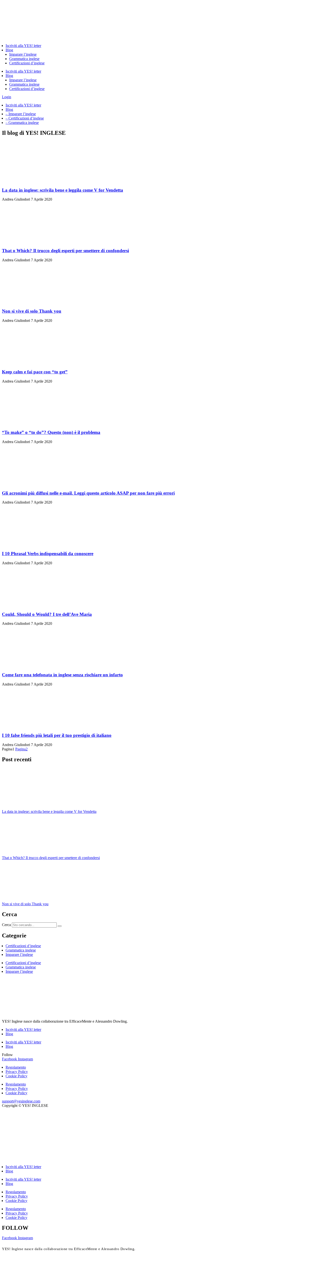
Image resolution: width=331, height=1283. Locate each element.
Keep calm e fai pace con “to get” (35, 371)
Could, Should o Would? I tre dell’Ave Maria (47, 614)
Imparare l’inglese (23, 54)
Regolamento (16, 1067)
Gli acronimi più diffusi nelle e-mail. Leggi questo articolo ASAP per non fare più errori (88, 493)
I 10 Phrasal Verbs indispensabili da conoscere (47, 553)
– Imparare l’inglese (21, 114)
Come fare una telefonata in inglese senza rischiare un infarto (62, 674)
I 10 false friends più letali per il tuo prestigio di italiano (56, 735)
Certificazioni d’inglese (27, 63)
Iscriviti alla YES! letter (23, 46)
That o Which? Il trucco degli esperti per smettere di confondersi (65, 250)
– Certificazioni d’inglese (25, 118)
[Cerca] (60, 926)
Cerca (6, 925)
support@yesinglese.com (21, 1101)
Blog (9, 50)
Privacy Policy (17, 1072)
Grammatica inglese (24, 59)
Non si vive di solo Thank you (31, 311)
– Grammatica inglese (22, 123)
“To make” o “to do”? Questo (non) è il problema (51, 432)
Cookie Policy (16, 1076)
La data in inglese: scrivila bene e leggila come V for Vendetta (62, 190)
